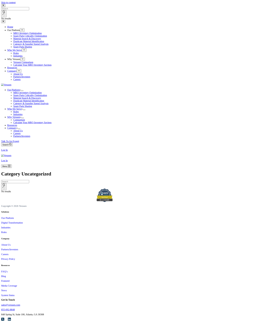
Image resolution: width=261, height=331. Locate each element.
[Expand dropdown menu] (22, 90)
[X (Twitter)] (2, 319)
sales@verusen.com (10, 305)
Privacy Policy (8, 259)
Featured (5, 281)
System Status (7, 295)
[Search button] (3, 186)
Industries (18, 114)
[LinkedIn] (9, 319)
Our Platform (13, 90)
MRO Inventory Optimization (27, 92)
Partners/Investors (21, 136)
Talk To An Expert (10, 141)
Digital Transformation (12, 222)
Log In (4, 150)
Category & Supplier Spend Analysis (30, 103)
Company (12, 128)
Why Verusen (13, 117)
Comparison (19, 119)
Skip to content (8, 2)
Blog (3, 276)
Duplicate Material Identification (28, 100)
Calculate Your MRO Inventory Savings (32, 122)
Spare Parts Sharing (22, 106)
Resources (12, 125)
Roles (16, 111)
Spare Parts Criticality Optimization (30, 95)
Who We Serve (14, 109)
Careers (17, 133)
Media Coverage (9, 285)
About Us (18, 130)
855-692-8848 (8, 309)
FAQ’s (4, 271)
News (4, 290)
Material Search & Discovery (27, 98)
